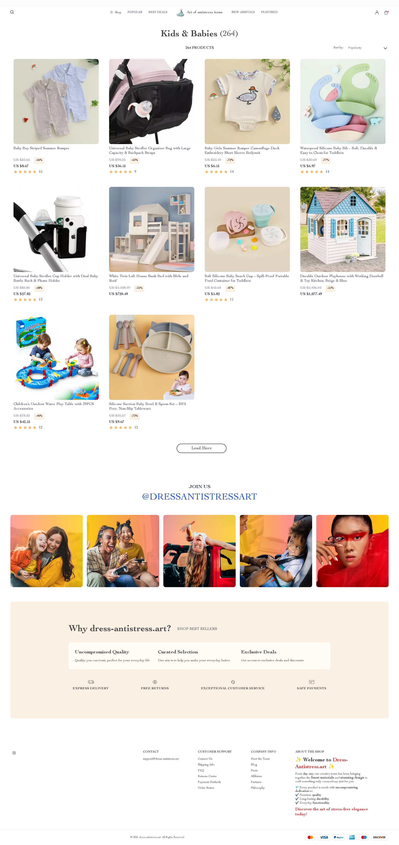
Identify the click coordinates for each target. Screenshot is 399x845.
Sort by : (339, 47)
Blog (254, 764)
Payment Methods (209, 782)
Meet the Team (260, 759)
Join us (200, 487)
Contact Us (205, 759)
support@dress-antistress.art (161, 759)
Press (254, 770)
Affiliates (256, 776)
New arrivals (243, 12)
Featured (269, 12)
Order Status (206, 788)
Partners (256, 782)
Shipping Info (206, 764)
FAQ (201, 770)
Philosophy (258, 788)
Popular (135, 12)
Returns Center (207, 776)
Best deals (158, 12)
